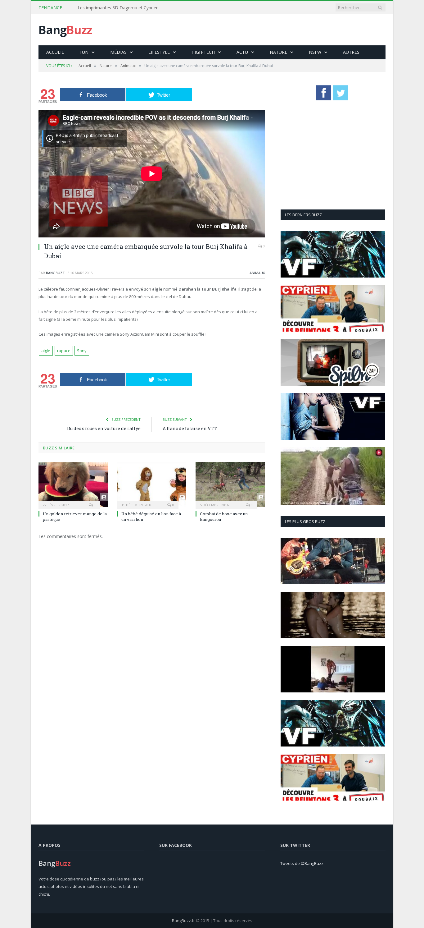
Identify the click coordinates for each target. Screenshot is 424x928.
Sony (82, 350)
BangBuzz (55, 272)
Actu (242, 52)
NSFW (315, 52)
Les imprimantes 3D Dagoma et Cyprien (118, 8)
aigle (45, 350)
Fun (83, 52)
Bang (65, 30)
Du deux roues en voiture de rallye (104, 428)
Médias (118, 52)
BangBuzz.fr (183, 920)
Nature (278, 52)
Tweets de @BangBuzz (301, 863)
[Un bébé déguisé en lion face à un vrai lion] (151, 484)
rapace (63, 350)
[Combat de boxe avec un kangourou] (230, 484)
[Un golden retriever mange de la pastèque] (73, 484)
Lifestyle (159, 52)
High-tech (203, 52)
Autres (351, 52)
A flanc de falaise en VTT (190, 428)
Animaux (257, 272)
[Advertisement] (273, 30)
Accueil (55, 52)
